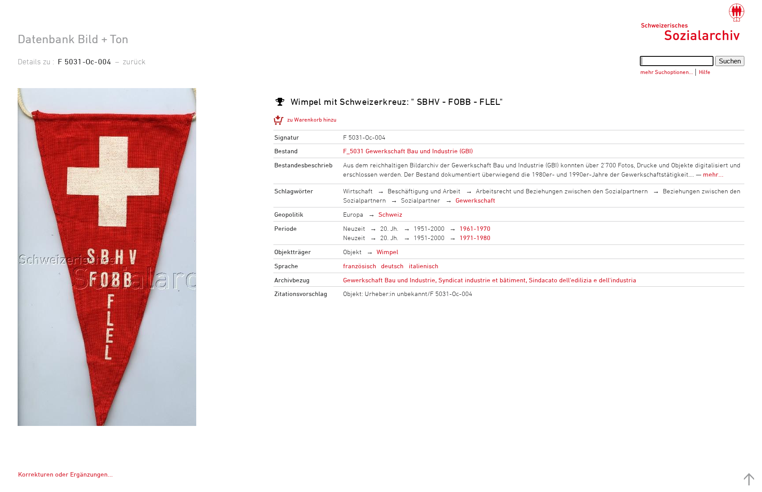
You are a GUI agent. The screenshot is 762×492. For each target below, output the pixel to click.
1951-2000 (429, 228)
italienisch (423, 266)
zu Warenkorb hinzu (311, 119)
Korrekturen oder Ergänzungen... (65, 474)
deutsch (392, 266)
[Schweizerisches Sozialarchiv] (692, 22)
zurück (134, 61)
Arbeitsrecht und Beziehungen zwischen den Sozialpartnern (562, 191)
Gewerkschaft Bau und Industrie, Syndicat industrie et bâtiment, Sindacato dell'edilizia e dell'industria (489, 280)
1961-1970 (474, 228)
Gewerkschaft (475, 200)
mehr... (713, 174)
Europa (353, 214)
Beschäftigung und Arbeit (424, 191)
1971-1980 (474, 237)
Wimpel (387, 251)
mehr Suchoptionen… (666, 71)
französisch (359, 266)
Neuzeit (354, 228)
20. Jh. (389, 228)
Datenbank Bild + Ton (73, 39)
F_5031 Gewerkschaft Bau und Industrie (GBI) (408, 151)
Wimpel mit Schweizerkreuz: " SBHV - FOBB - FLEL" (397, 101)
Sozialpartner (420, 200)
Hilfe (704, 71)
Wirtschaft (358, 191)
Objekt (352, 251)
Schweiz (390, 214)
